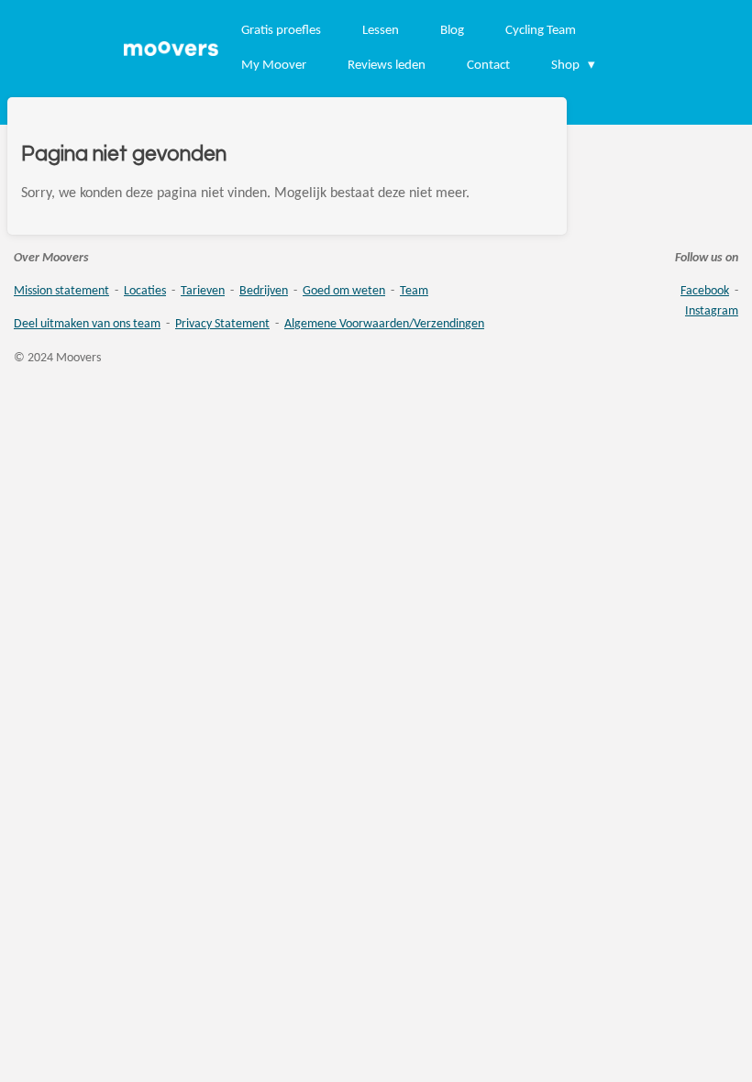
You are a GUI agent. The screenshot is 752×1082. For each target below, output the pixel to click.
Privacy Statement (222, 324)
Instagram (711, 311)
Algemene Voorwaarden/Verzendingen (384, 324)
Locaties (145, 291)
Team (414, 291)
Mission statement (61, 291)
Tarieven (203, 291)
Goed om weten (344, 291)
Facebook (704, 291)
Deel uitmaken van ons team (87, 324)
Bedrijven (263, 291)
